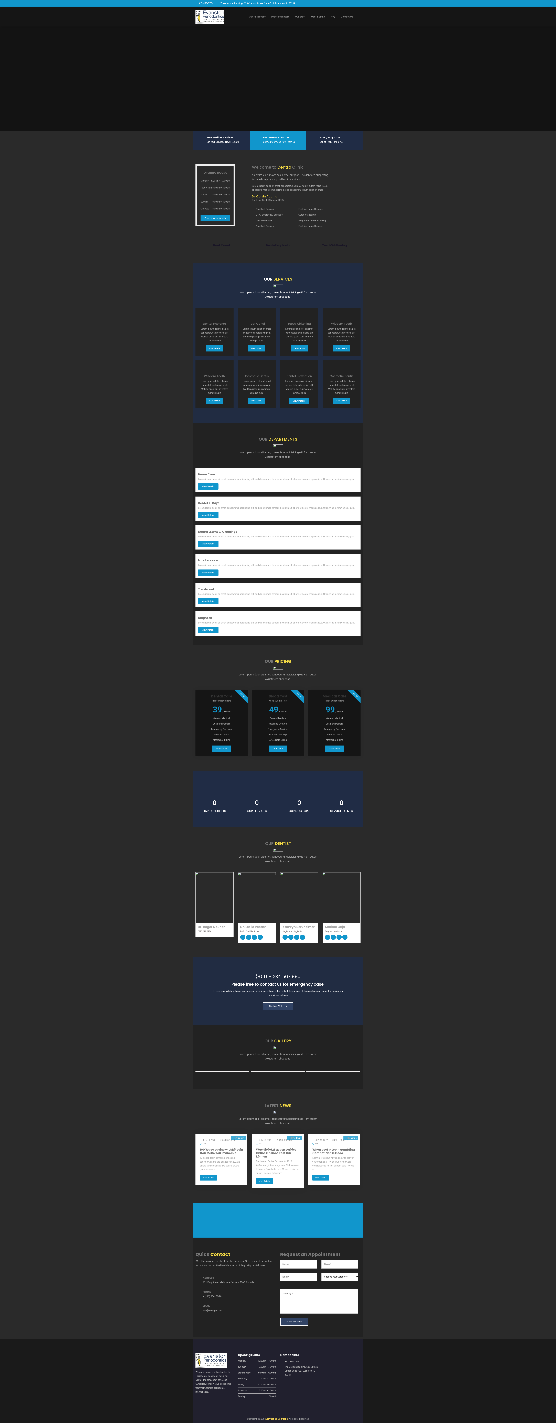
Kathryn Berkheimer (298, 927)
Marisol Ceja (335, 927)
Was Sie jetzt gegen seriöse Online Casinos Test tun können (276, 1153)
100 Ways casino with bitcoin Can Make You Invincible (221, 1151)
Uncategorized (228, 1140)
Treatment (206, 589)
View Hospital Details (215, 218)
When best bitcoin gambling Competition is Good (333, 1151)
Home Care (206, 474)
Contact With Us (278, 1006)
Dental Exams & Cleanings (217, 532)
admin (241, 1138)
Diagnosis (205, 618)
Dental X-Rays (208, 503)
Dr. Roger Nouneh (211, 927)
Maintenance (208, 560)
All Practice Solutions (276, 1418)
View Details (214, 348)
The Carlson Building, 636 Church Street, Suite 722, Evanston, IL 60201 (257, 3)
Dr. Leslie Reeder (253, 927)
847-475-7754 (205, 3)
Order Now (221, 748)
